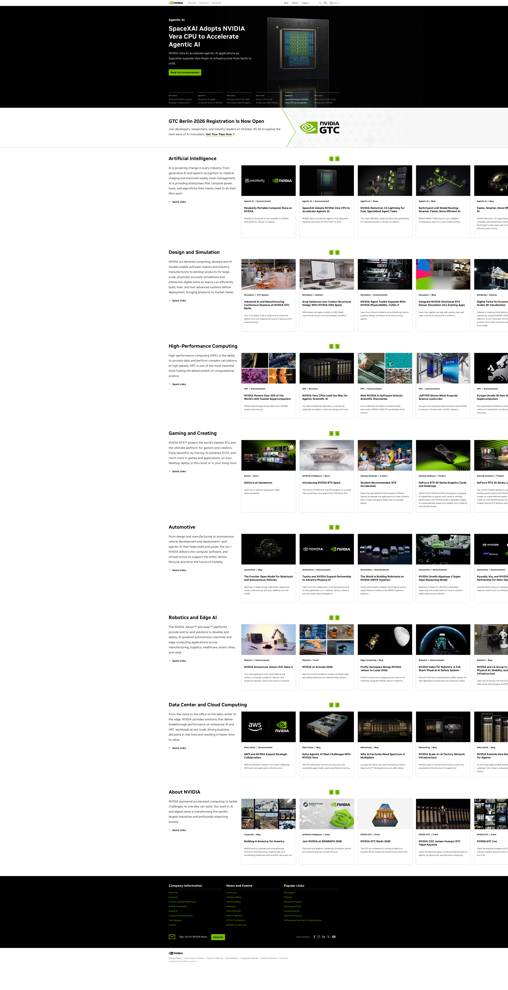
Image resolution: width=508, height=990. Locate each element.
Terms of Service (215, 958)
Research (173, 911)
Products (192, 2)
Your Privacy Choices (194, 958)
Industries (216, 2)
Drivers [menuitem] (295, 3)
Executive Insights (293, 901)
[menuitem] (192, 2)
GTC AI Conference (235, 920)
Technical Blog (233, 901)
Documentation (292, 911)
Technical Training (293, 915)
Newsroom (231, 892)
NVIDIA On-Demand (236, 925)
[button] (325, 3)
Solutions (203, 2)
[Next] (337, 159)
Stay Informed (233, 911)
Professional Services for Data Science (303, 920)
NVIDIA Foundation (178, 906)
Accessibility (232, 958)
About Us (173, 892)
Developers (289, 892)
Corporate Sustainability (181, 915)
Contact (284, 958)
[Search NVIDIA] (320, 2)
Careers (172, 925)
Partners (288, 897)
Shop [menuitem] (286, 3)
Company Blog (233, 897)
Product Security (269, 958)
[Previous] (331, 159)
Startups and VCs (292, 906)
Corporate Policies (249, 958)
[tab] (181, 98)
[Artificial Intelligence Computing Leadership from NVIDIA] (176, 3)
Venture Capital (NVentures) (182, 901)
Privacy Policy (175, 958)
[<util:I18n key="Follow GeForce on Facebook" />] (314, 936)
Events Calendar (234, 915)
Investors (173, 897)
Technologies (175, 920)
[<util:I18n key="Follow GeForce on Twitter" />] (328, 936)
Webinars (231, 906)
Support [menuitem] (305, 3)
